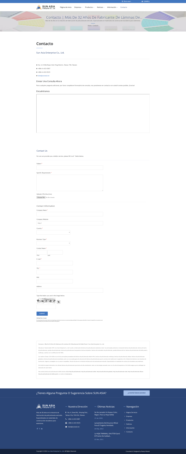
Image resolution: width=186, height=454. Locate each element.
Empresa (77, 7)
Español (147, 1)
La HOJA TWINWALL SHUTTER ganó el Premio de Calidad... (107, 435)
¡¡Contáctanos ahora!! (137, 393)
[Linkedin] (41, 429)
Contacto (123, 7)
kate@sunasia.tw (43, 76)
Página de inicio (65, 7)
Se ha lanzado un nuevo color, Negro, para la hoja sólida (106, 413)
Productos (89, 7)
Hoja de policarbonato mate (120, 371)
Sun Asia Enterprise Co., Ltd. (56, 451)
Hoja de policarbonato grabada (104, 371)
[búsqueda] (122, 1)
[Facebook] (37, 429)
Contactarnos (68, 374)
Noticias (100, 7)
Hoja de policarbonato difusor (135, 371)
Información (112, 7)
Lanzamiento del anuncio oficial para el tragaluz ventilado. (106, 424)
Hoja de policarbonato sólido (88, 371)
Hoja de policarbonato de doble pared (48, 374)
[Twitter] (39, 429)
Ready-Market (145, 451)
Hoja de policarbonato (75, 371)
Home (89, 25)
